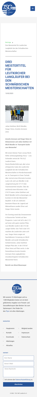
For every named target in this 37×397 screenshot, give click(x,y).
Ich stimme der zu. (19, 380)
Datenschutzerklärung (23, 380)
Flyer (8, 311)
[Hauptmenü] (32, 8)
